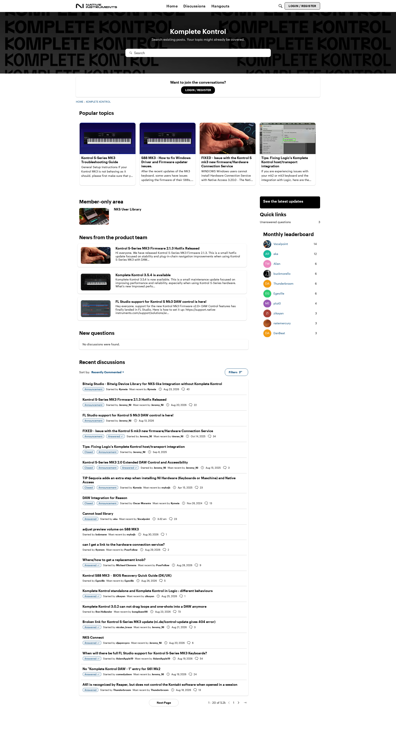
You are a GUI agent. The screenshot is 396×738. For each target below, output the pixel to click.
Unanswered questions (290, 222)
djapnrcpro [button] (123, 642)
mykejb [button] (165, 487)
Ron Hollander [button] (103, 611)
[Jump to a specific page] (245, 702)
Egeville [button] (100, 580)
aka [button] (115, 518)
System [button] (100, 549)
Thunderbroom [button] (122, 689)
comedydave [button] (124, 674)
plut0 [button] (277, 303)
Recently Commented (106, 372)
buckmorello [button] (281, 273)
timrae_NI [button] (177, 436)
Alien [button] (276, 264)
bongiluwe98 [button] (140, 611)
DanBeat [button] (279, 333)
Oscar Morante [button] (142, 503)
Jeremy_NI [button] (125, 404)
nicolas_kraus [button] (124, 627)
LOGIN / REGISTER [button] (198, 90)
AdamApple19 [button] (124, 658)
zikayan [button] (120, 596)
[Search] (280, 6)
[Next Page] (238, 702)
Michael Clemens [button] (126, 565)
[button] (267, 244)
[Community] (96, 6)
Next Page (164, 702)
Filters (233, 372)
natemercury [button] (282, 323)
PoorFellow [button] (131, 549)
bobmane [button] (101, 534)
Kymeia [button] (123, 389)
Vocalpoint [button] (143, 518)
